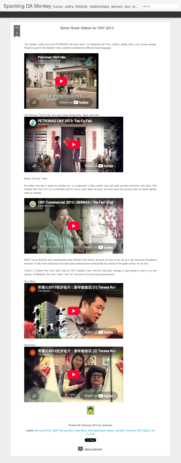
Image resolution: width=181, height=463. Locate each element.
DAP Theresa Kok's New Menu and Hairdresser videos (83, 430)
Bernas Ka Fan (43, 430)
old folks (119, 430)
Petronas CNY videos (138, 430)
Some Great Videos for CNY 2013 (87, 27)
